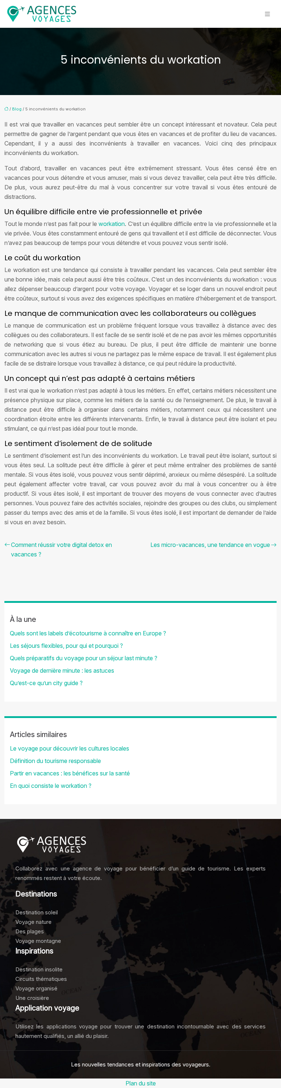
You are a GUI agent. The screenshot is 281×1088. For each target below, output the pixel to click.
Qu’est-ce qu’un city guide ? (46, 683)
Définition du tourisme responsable (55, 760)
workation (111, 223)
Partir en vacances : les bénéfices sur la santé (70, 773)
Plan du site (140, 1083)
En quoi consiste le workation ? (50, 785)
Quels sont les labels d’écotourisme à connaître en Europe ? (88, 633)
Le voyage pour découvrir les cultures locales (69, 748)
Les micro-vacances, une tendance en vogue (210, 544)
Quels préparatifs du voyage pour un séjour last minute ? (83, 658)
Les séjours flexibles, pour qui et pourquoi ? (66, 645)
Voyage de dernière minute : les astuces (62, 670)
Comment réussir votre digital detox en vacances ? (61, 549)
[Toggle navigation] (267, 14)
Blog (17, 109)
